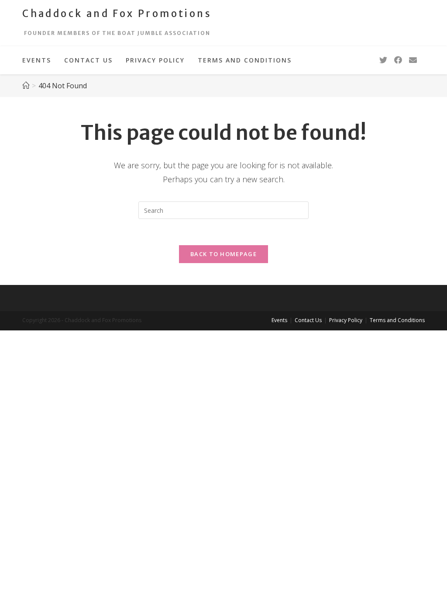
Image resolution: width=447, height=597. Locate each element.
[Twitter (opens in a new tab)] (383, 60)
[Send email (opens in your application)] (413, 60)
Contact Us (308, 320)
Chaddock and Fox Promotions (117, 13)
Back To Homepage (223, 254)
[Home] (25, 85)
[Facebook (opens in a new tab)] (398, 60)
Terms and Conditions (397, 320)
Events (279, 320)
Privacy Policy (345, 320)
